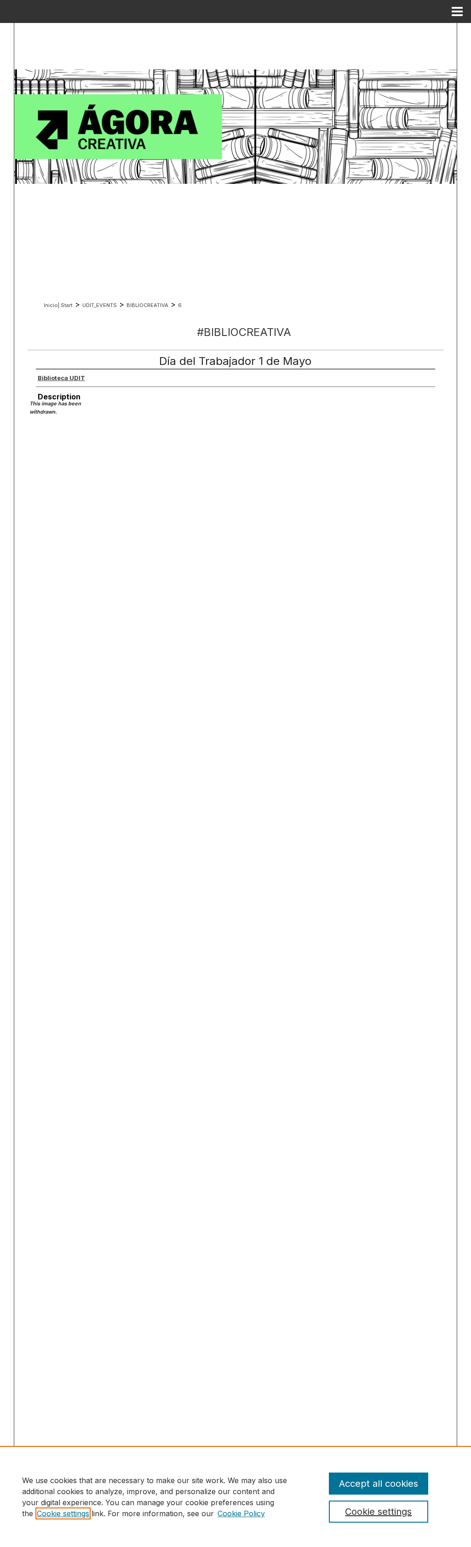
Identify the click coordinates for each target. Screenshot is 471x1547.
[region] (235, 1496)
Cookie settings (63, 1513)
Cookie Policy (241, 1513)
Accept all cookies (378, 1483)
